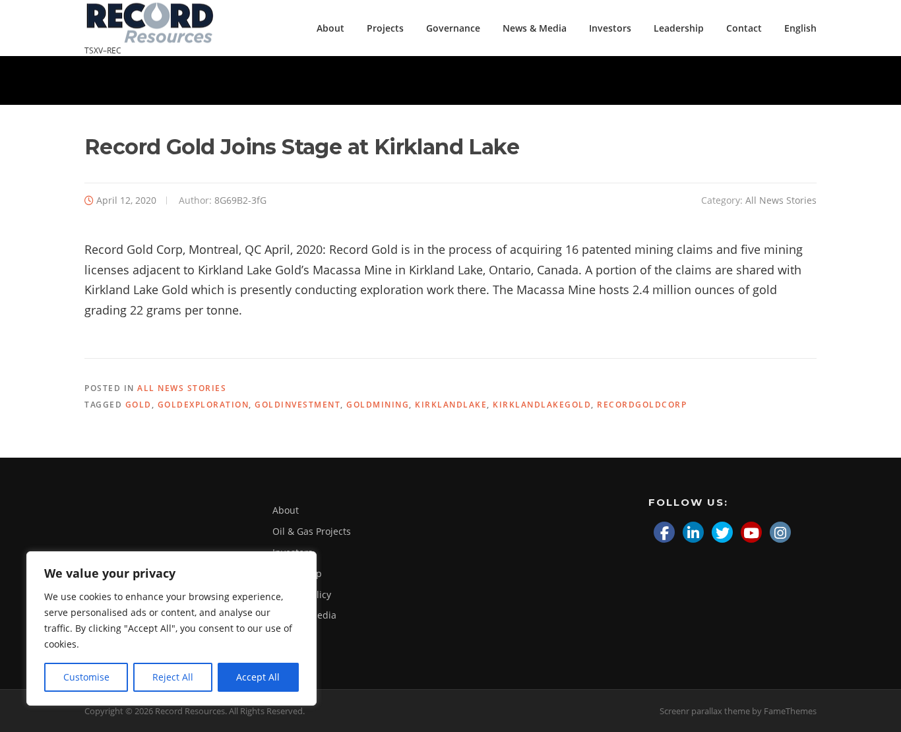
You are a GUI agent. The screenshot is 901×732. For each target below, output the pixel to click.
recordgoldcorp (642, 404)
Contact (744, 28)
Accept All (258, 677)
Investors (610, 28)
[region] (171, 628)
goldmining (377, 404)
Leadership (679, 28)
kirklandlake (451, 404)
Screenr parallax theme (705, 711)
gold (138, 404)
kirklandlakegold (542, 404)
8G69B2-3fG (240, 200)
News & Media (535, 28)
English (800, 28)
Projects (385, 28)
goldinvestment (297, 404)
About (330, 28)
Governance (453, 28)
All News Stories (781, 200)
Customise (86, 677)
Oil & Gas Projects (311, 531)
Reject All (172, 677)
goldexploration (203, 404)
